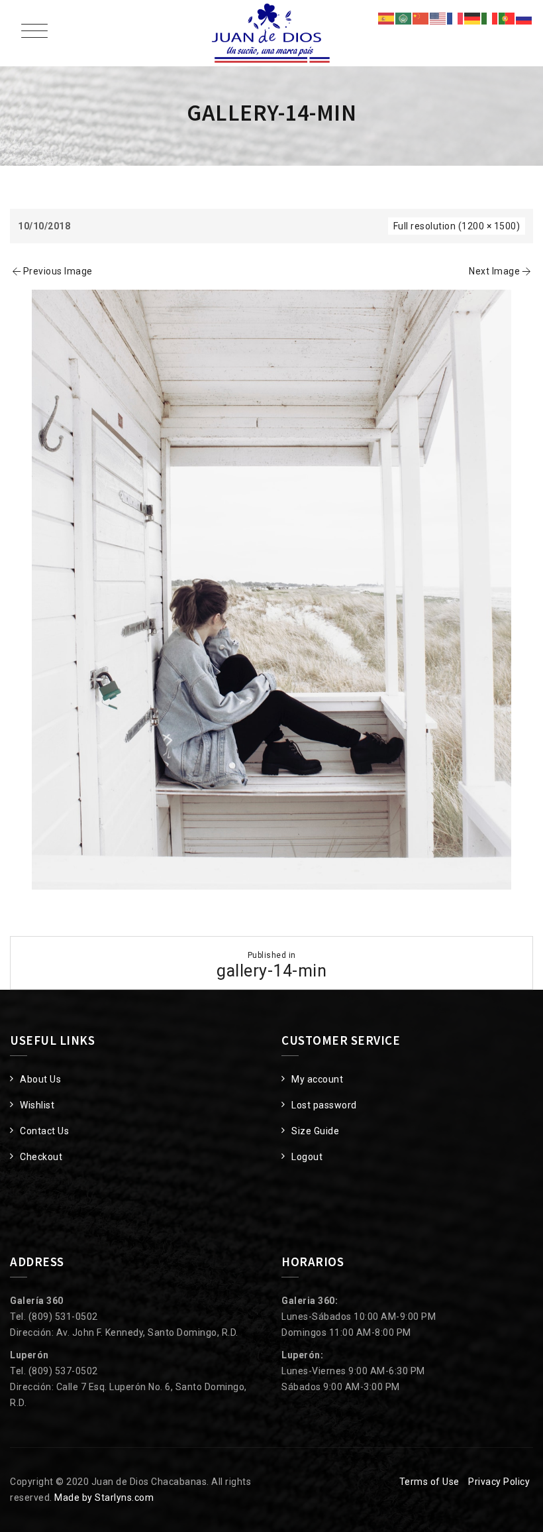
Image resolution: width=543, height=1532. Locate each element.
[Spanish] (386, 18)
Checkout (41, 1156)
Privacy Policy (499, 1481)
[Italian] (490, 18)
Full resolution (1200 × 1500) (456, 226)
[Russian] (524, 18)
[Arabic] (404, 18)
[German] (472, 18)
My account (317, 1079)
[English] (438, 18)
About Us (40, 1079)
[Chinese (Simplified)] (421, 18)
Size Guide (315, 1131)
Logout (306, 1156)
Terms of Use (429, 1481)
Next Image (494, 271)
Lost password (324, 1105)
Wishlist (37, 1105)
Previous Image (58, 271)
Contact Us (44, 1131)
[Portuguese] (507, 18)
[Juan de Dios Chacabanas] (271, 33)
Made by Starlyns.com (104, 1497)
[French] (455, 18)
